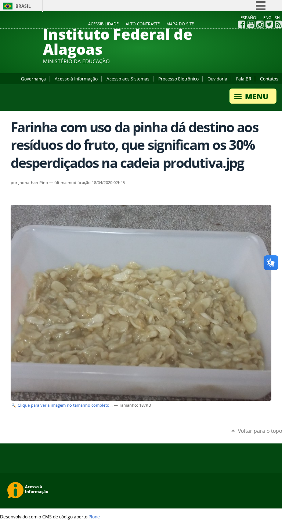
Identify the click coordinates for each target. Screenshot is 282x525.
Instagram (260, 24)
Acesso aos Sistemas (127, 79)
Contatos (269, 79)
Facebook (241, 24)
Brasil (23, 6)
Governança (33, 79)
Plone (94, 516)
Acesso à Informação (76, 79)
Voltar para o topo (260, 430)
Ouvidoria (217, 79)
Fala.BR (243, 79)
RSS (278, 24)
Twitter (269, 24)
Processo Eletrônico (178, 79)
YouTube (250, 24)
